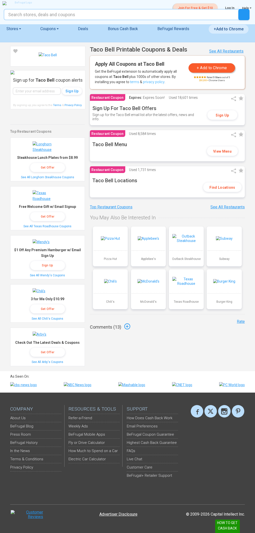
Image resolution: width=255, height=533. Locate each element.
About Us (18, 418)
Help (246, 8)
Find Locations (222, 187)
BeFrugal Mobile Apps (86, 434)
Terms (57, 105)
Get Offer (48, 167)
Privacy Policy (73, 105)
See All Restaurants (226, 51)
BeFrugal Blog (21, 426)
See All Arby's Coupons (47, 362)
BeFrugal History (24, 442)
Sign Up (222, 115)
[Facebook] (197, 411)
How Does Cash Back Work (149, 418)
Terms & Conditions (26, 459)
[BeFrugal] (21, 3)
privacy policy (154, 82)
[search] (244, 14)
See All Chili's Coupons (47, 318)
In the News (20, 451)
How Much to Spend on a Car (93, 451)
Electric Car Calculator (87, 459)
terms (134, 82)
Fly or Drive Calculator (86, 442)
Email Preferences (142, 426)
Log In (229, 7)
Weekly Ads (78, 426)
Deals (83, 28)
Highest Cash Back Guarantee (152, 442)
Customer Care (139, 467)
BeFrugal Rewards (173, 28)
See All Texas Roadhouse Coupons (47, 226)
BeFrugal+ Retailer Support (149, 475)
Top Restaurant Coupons (111, 207)
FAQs (131, 451)
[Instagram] (224, 411)
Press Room (20, 434)
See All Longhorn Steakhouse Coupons (47, 177)
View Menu (222, 151)
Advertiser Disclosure (118, 514)
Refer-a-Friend (80, 418)
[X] (210, 411)
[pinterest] (238, 411)
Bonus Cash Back (123, 28)
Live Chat (134, 459)
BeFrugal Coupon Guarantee (150, 434)
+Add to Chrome (229, 29)
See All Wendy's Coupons (47, 275)
